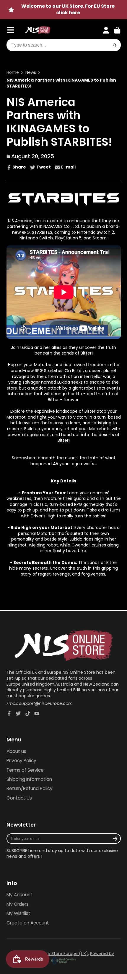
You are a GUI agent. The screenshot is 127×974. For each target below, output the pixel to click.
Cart (117, 30)
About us (16, 751)
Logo (38, 30)
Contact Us (19, 798)
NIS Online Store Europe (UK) (59, 953)
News (30, 72)
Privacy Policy (21, 760)
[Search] (115, 45)
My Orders (17, 904)
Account (106, 30)
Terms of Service (25, 770)
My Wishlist (18, 913)
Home (12, 72)
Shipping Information (29, 779)
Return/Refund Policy (29, 788)
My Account (19, 895)
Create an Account (27, 923)
